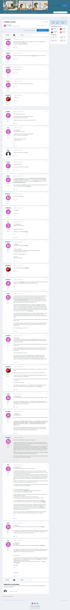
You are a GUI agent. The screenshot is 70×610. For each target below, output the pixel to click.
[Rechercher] (66, 12)
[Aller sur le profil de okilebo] (5, 25)
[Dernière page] (25, 35)
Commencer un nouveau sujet (29, 30)
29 (8, 62)
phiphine (8, 53)
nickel (8, 293)
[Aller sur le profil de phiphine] (8, 57)
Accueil (5, 12)
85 (8, 217)
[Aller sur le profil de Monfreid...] (8, 197)
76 (8, 121)
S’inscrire (64, 5)
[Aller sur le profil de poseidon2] (8, 99)
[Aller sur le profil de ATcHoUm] (8, 283)
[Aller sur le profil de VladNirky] (52, 32)
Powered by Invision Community (35, 608)
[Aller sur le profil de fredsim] (8, 115)
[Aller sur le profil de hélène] (8, 85)
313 (8, 447)
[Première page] (4, 35)
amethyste (8, 207)
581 (8, 90)
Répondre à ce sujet (43, 30)
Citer (17, 47)
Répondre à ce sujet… (14, 591)
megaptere (8, 39)
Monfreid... (8, 193)
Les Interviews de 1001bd (12, 12)
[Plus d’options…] (47, 39)
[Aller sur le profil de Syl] (8, 131)
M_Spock (8, 437)
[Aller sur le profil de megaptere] (8, 43)
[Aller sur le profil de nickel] (8, 297)
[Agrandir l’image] (24, 42)
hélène (8, 81)
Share (37, 25)
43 (8, 48)
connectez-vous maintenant (39, 585)
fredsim (8, 111)
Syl (8, 127)
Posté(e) (18, 39)
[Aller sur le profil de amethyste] (8, 211)
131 (8, 345)
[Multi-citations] (14, 47)
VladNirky (55, 31)
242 (8, 303)
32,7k (9, 104)
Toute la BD (18, 26)
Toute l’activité (34, 12)
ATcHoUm (8, 279)
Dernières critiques (22, 12)
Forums (28, 12)
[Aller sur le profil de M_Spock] (8, 441)
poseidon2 (8, 95)
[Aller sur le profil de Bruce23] (8, 71)
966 (8, 76)
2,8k (8, 203)
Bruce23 (8, 67)
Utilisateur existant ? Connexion (54, 5)
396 (8, 137)
